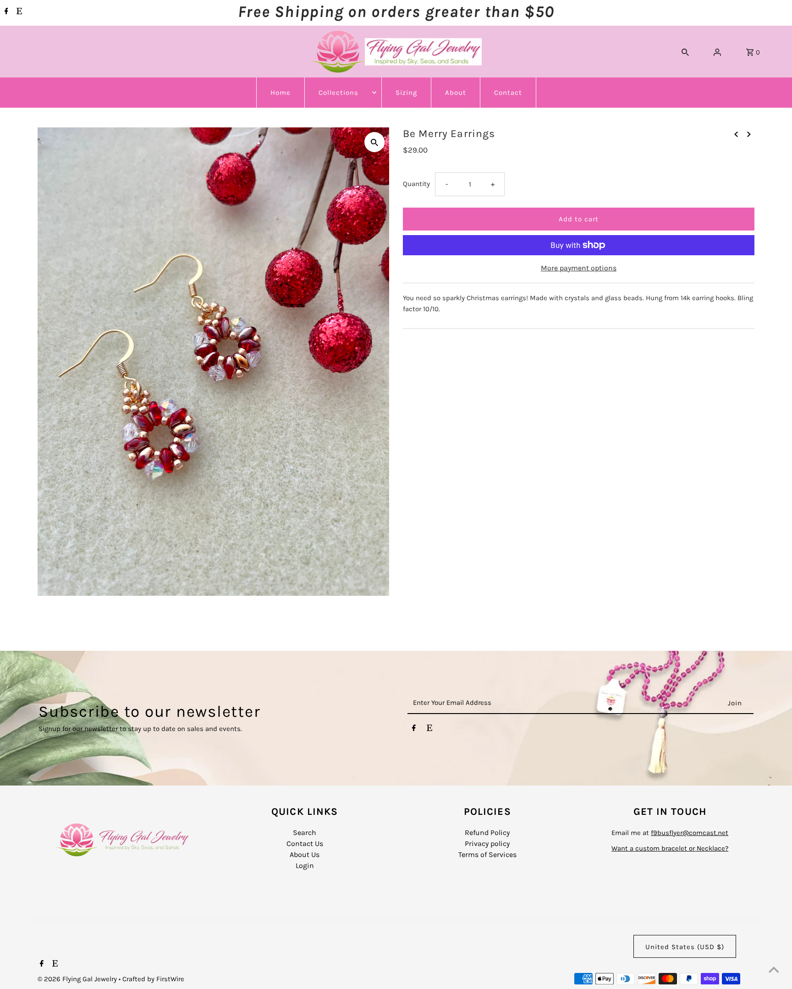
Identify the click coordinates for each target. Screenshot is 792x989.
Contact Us (304, 843)
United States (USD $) (684, 947)
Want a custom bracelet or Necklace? (669, 848)
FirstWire (169, 979)
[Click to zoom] (374, 142)
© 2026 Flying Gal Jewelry (78, 979)
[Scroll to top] (773, 971)
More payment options (578, 268)
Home (280, 92)
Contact (508, 92)
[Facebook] (5, 12)
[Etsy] (18, 12)
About (455, 92)
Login (305, 865)
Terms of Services (487, 854)
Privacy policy (487, 843)
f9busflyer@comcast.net (689, 833)
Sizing (406, 92)
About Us (304, 854)
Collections (338, 92)
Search (304, 832)
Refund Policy (487, 832)
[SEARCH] (685, 52)
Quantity (416, 184)
